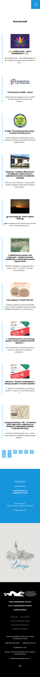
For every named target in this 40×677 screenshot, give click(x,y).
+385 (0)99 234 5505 (11, 643)
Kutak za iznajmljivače (20, 621)
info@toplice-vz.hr (20, 510)
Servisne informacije (20, 625)
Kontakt (14, 617)
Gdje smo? (25, 617)
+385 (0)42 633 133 (20, 491)
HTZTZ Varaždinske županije (20, 606)
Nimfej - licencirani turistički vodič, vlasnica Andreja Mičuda (20, 653)
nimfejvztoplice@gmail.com (20, 658)
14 (4, 455)
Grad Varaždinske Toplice (20, 602)
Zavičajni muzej (20, 610)
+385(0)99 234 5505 (20, 493)
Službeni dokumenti (20, 629)
